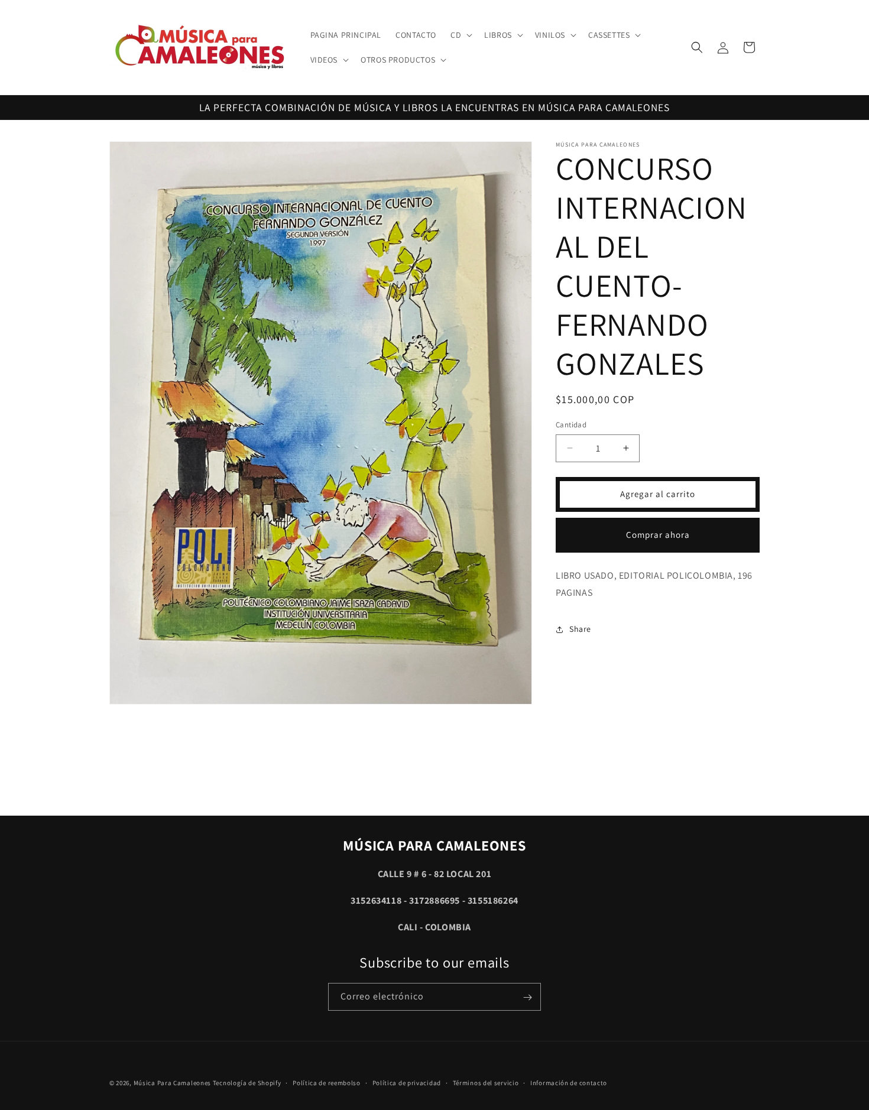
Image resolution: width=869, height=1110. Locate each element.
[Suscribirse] (527, 997)
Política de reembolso (327, 1083)
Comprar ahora (658, 534)
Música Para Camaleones (172, 1083)
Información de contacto (568, 1083)
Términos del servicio (486, 1083)
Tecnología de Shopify (247, 1083)
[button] (460, 34)
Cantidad (571, 425)
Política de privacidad (406, 1083)
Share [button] (580, 629)
